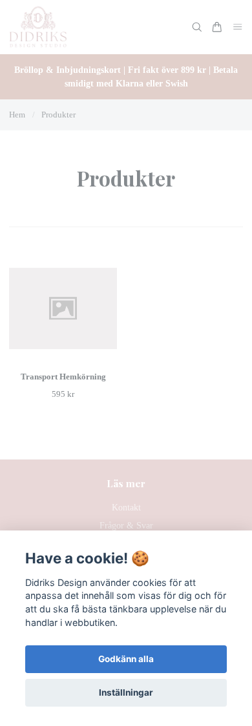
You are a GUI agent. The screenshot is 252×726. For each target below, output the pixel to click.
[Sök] (197, 27)
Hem (17, 114)
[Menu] (237, 27)
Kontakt (126, 507)
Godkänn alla (126, 659)
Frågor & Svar (126, 525)
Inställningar (126, 692)
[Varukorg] (217, 27)
